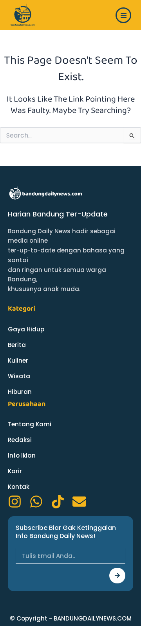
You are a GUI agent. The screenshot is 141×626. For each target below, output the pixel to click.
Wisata (19, 376)
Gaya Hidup (26, 329)
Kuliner (18, 360)
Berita (17, 345)
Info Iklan (22, 455)
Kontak (18, 487)
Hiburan (20, 392)
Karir (15, 471)
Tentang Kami (29, 424)
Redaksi (20, 440)
